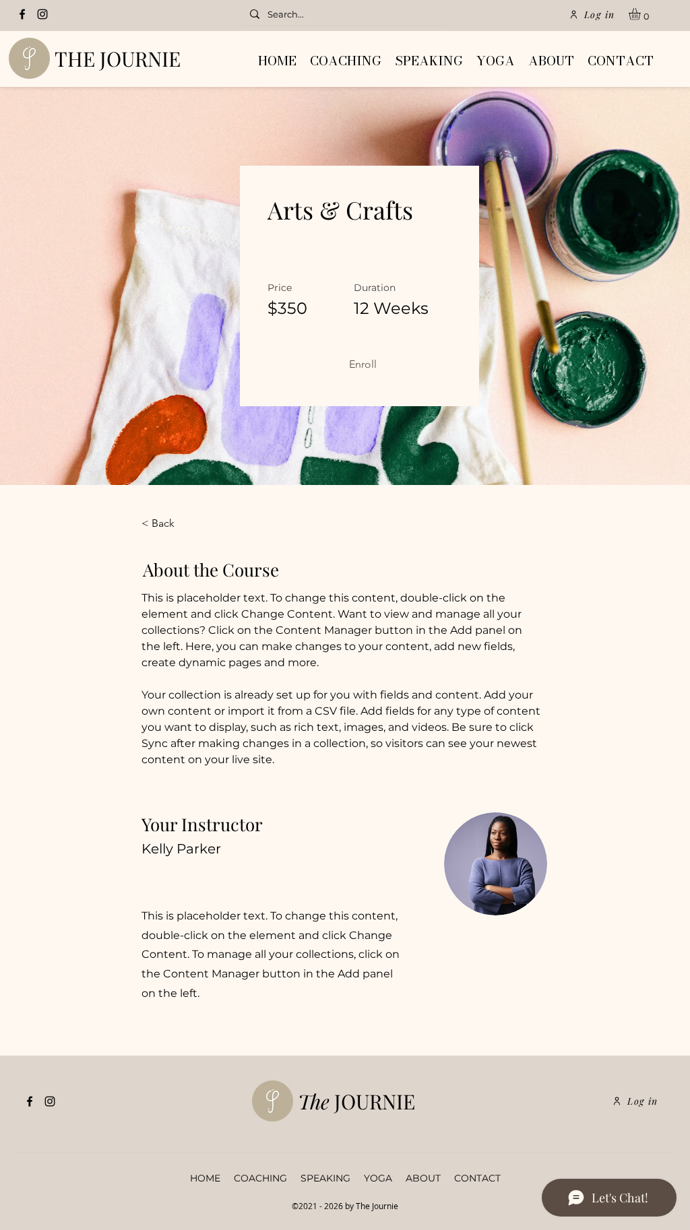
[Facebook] (22, 14)
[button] (641, 14)
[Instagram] (42, 14)
